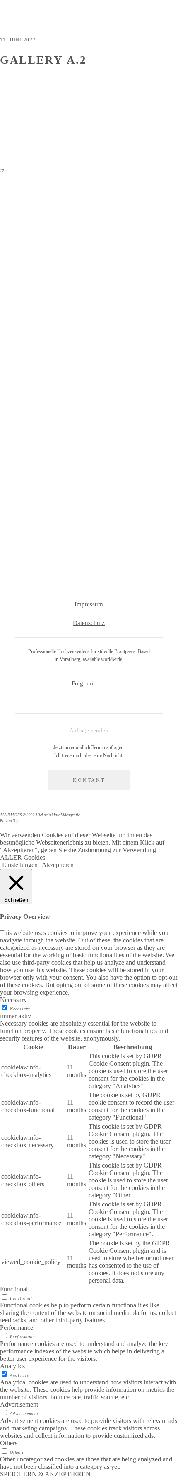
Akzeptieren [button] (58, 864)
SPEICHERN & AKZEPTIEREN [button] (45, 1474)
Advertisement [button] (19, 1404)
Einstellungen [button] (20, 864)
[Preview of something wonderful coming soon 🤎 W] (134, 485)
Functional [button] (14, 1289)
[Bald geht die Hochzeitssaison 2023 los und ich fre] (134, 245)
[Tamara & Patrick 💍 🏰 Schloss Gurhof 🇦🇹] (134, 328)
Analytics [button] (12, 1366)
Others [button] (8, 1443)
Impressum (89, 604)
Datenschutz (89, 623)
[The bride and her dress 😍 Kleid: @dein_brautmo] (43, 238)
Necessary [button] (13, 999)
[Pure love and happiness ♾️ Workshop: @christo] (43, 365)
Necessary (20, 1009)
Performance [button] (16, 1327)
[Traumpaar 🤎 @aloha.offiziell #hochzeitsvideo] (43, 456)
